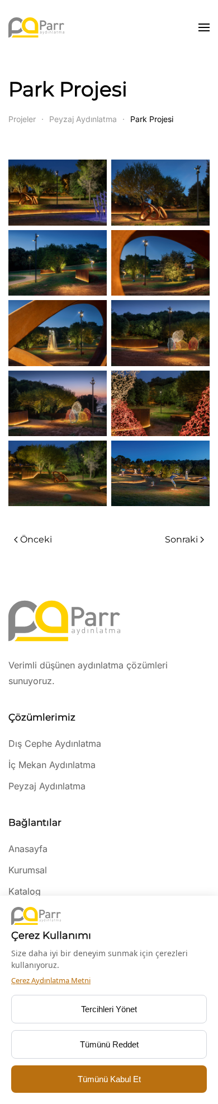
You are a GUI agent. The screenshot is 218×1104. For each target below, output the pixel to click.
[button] (204, 27)
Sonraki (181, 539)
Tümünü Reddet (109, 1044)
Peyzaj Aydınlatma (47, 786)
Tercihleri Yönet (109, 1009)
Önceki (36, 539)
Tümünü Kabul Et (109, 1079)
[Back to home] (36, 27)
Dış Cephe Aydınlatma (54, 743)
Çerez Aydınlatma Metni (51, 980)
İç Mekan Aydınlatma (52, 764)
